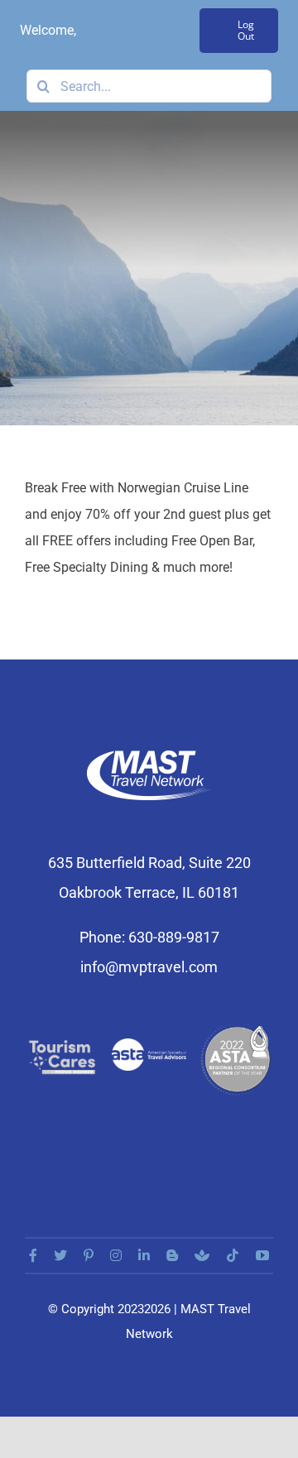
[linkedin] (144, 1255)
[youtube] (262, 1255)
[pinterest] (89, 1255)
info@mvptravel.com (149, 967)
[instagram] (116, 1255)
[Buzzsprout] (202, 1255)
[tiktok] (232, 1255)
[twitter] (60, 1255)
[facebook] (33, 1255)
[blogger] (172, 1255)
